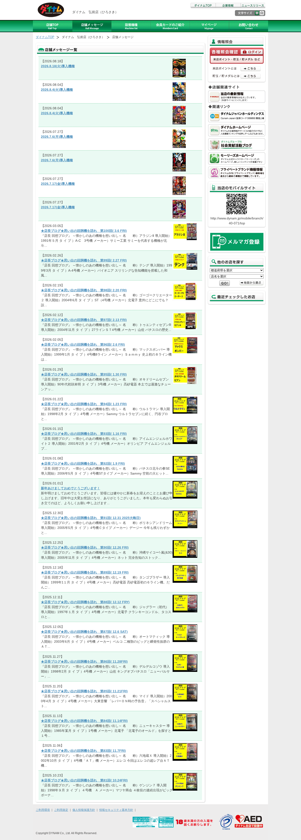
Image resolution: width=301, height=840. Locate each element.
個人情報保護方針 (83, 810)
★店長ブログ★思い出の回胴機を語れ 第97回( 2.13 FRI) (84, 320)
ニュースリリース (252, 5)
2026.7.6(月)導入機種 (57, 137)
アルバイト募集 (209, 26)
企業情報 (227, 5)
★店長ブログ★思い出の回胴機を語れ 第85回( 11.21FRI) (84, 691)
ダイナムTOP (202, 5)
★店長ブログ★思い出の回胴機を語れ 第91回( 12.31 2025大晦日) (91, 518)
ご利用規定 (61, 810)
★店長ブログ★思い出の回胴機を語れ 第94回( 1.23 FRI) (84, 404)
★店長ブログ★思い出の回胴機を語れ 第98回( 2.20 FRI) (84, 290)
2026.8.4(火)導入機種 (57, 89)
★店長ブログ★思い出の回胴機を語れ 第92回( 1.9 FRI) (83, 463)
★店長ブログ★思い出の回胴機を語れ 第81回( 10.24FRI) (84, 780)
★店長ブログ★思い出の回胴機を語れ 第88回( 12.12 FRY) (85, 602)
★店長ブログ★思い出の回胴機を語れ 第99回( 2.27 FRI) (84, 260)
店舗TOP (52, 26)
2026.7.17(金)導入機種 (58, 184)
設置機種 (131, 26)
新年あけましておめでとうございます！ (70, 488)
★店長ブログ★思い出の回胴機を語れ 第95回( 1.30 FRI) (84, 374)
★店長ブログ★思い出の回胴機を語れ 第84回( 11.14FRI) (84, 721)
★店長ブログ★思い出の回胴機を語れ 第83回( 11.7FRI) (83, 751)
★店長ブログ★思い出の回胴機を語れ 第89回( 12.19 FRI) (85, 572)
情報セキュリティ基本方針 (116, 810)
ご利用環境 (43, 810)
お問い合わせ (248, 26)
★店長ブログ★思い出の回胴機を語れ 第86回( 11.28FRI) (84, 661)
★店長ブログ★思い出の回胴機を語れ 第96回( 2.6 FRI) (83, 344)
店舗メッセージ (91, 26)
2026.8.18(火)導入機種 (58, 66)
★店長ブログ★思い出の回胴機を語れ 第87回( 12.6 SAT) (84, 632)
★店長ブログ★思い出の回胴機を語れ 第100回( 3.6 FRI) (84, 231)
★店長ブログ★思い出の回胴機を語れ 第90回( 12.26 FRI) (85, 547)
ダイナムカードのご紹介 (170, 26)
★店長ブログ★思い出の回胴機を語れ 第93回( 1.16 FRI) (84, 434)
